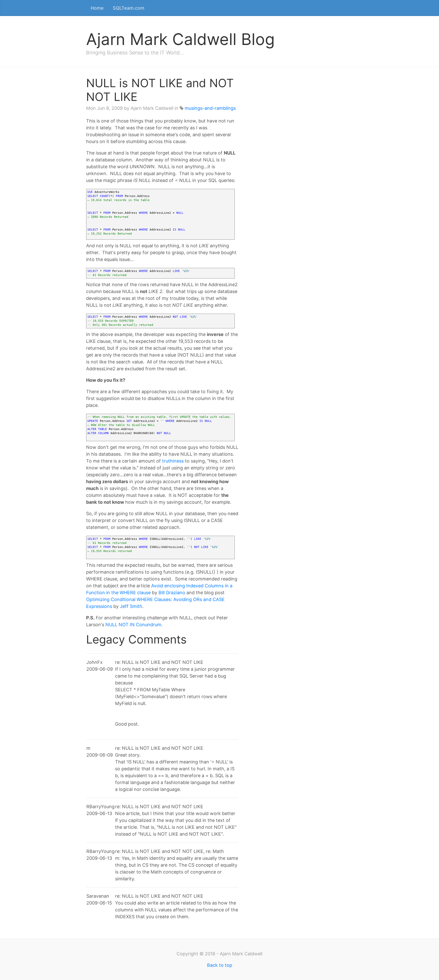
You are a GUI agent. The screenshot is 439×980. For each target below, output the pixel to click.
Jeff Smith (131, 606)
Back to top (219, 965)
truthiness (173, 461)
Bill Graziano (172, 592)
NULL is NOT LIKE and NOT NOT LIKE (160, 90)
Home (97, 8)
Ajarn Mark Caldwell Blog (180, 39)
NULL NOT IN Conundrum (133, 624)
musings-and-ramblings (210, 108)
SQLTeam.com (128, 8)
